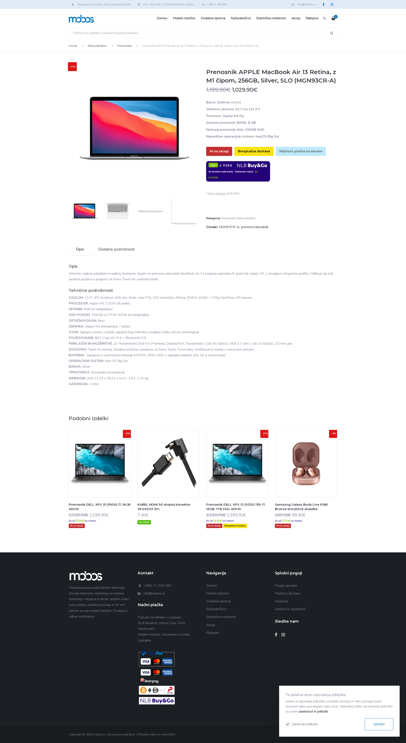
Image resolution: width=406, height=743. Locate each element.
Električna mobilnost (271, 18)
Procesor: (214, 116)
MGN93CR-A (229, 227)
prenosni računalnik (255, 227)
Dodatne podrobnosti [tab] (116, 249)
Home (73, 45)
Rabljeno (312, 18)
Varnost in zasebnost (290, 609)
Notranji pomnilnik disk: (225, 129)
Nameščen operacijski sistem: (230, 136)
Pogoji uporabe (286, 585)
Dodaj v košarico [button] (158, 472)
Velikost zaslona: (220, 109)
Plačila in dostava (287, 593)
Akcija (295, 18)
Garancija (281, 601)
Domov (162, 18)
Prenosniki (124, 45)
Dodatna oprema (213, 18)
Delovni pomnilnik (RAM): (226, 122)
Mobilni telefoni (184, 18)
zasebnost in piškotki (313, 711)
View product (100, 472)
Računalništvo (241, 18)
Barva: (211, 102)
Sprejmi (379, 724)
